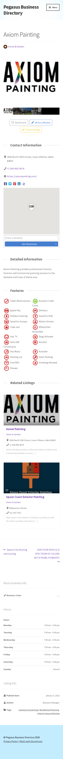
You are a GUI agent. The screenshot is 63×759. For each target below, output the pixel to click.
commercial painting (28, 710)
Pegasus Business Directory (21, 10)
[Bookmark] (7, 422)
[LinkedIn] (19, 183)
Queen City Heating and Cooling (15, 551)
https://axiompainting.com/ (22, 176)
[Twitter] (10, 183)
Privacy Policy (11, 741)
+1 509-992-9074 (15, 168)
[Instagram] (24, 183)
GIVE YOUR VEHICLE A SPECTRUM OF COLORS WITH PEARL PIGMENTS (46, 553)
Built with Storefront (31, 741)
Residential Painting (49, 710)
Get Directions (29, 244)
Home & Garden (13, 434)
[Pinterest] (15, 183)
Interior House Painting (48, 713)
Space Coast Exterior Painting (25, 497)
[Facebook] (6, 183)
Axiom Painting (16, 429)
